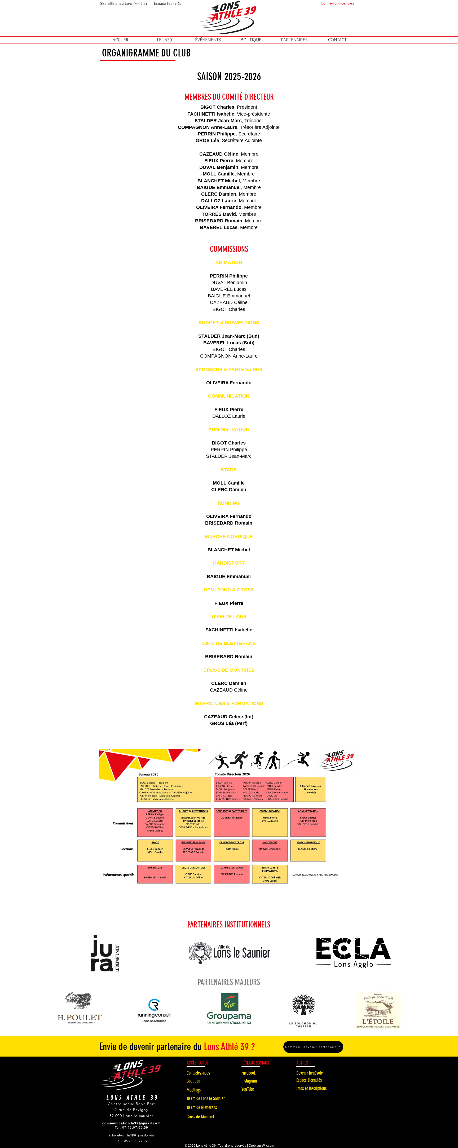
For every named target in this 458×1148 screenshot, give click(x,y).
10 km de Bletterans (202, 1107)
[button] (164, 39)
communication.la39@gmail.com (131, 1123)
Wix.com (268, 1145)
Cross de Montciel (200, 1117)
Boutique (193, 1081)
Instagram (249, 1081)
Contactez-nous (198, 1073)
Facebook (248, 1073)
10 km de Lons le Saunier (206, 1098)
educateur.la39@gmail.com (131, 1135)
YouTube (247, 1089)
